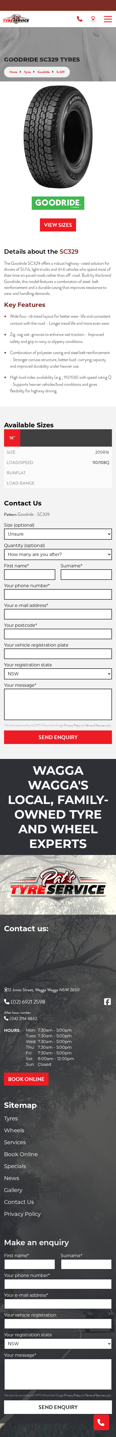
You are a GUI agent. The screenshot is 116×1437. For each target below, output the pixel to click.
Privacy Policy (72, 725)
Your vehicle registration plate (36, 645)
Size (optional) (19, 525)
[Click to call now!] (79, 19)
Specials (15, 1166)
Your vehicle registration (30, 1315)
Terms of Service (95, 725)
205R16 (102, 452)
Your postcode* (20, 625)
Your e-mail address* (26, 605)
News (11, 1178)
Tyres (11, 1118)
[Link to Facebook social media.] (107, 1002)
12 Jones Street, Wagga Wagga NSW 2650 (44, 990)
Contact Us (19, 1202)
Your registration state (28, 664)
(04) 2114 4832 (23, 1018)
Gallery (13, 1190)
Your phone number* (27, 585)
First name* (16, 565)
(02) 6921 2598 (28, 1002)
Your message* (20, 685)
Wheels (14, 1130)
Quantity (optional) (24, 545)
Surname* (71, 565)
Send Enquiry (58, 737)
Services (15, 1142)
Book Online (21, 1154)
